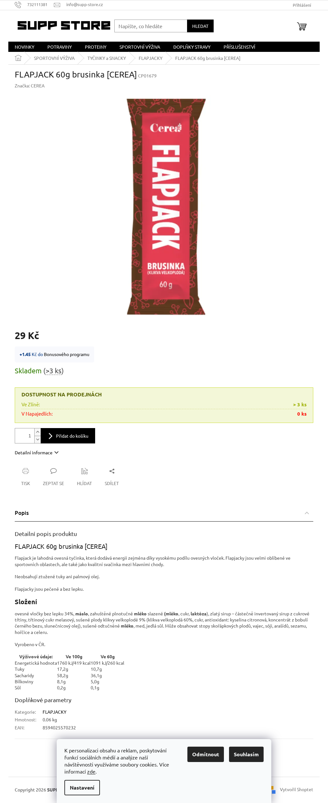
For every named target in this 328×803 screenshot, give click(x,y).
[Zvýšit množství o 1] (37, 432)
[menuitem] (24, 47)
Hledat (200, 26)
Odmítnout (205, 754)
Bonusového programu (66, 354)
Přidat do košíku (72, 436)
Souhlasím (246, 754)
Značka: (30, 85)
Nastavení (82, 787)
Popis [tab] (22, 512)
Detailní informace (34, 452)
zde (91, 771)
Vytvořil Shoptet (296, 789)
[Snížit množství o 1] (37, 439)
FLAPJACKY (54, 712)
